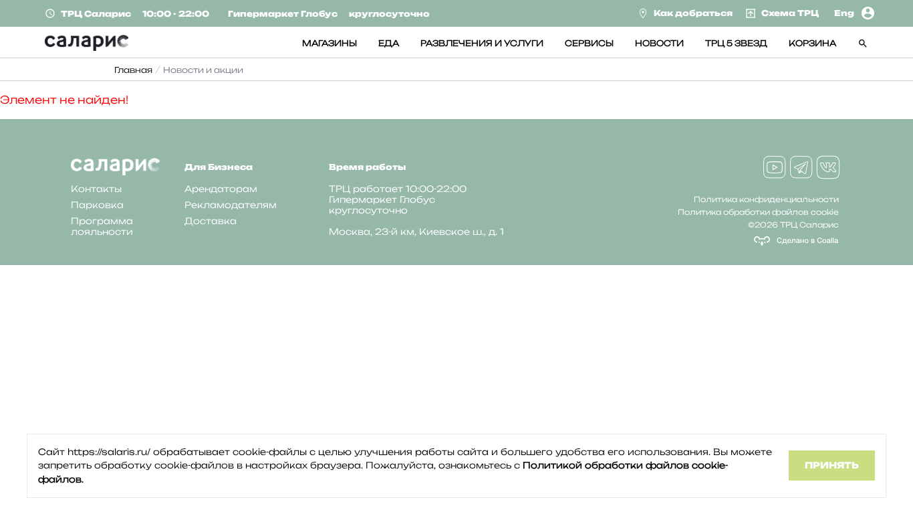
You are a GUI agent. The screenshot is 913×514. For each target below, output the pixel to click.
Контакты (96, 188)
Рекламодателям (230, 204)
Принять (832, 465)
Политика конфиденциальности (766, 199)
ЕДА (388, 43)
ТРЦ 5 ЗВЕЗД (736, 43)
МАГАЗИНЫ (329, 43)
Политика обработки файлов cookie (758, 212)
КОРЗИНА (812, 43)
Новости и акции (203, 70)
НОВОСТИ (659, 43)
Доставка (210, 221)
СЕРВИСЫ (589, 43)
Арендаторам (220, 188)
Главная (133, 70)
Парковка (97, 204)
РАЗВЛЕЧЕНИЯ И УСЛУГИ (481, 43)
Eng (844, 13)
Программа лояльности (102, 226)
